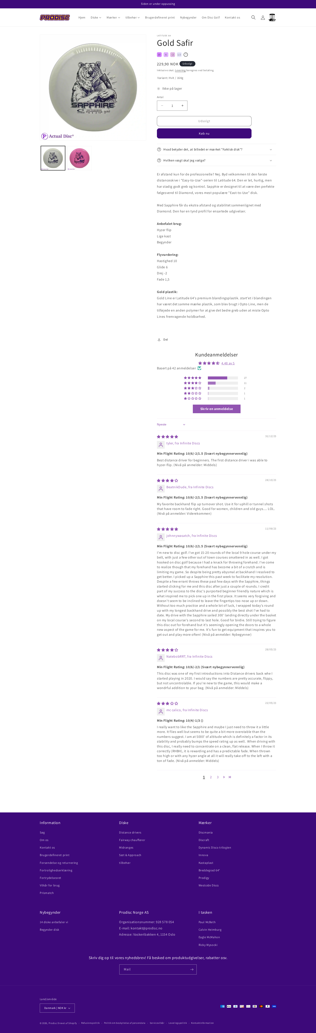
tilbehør (124, 863)
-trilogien (215, 847)
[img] (167, 436)
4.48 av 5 (228, 363)
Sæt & (130, 855)
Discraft (204, 840)
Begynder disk (49, 930)
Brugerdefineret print (55, 855)
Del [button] (165, 339)
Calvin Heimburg (210, 930)
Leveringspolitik (178, 1022)
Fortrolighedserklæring (56, 870)
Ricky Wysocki (208, 945)
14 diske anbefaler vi (54, 922)
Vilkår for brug (50, 885)
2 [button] (211, 777)
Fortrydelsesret (50, 878)
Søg (42, 832)
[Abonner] (191, 969)
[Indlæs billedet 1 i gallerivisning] (53, 158)
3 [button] (218, 777)
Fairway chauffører (132, 840)
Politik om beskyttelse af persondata (125, 1022)
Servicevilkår (157, 1022)
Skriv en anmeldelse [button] (216, 409)
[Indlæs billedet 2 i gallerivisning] (79, 158)
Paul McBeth (207, 922)
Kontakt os (47, 847)
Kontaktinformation (202, 1022)
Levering (180, 70)
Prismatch (47, 893)
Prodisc (53, 1023)
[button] (96, 17)
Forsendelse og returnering (59, 863)
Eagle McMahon (209, 937)
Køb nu (204, 133)
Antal (160, 97)
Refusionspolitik (90, 1022)
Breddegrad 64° (209, 870)
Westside (209, 885)
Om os (44, 840)
